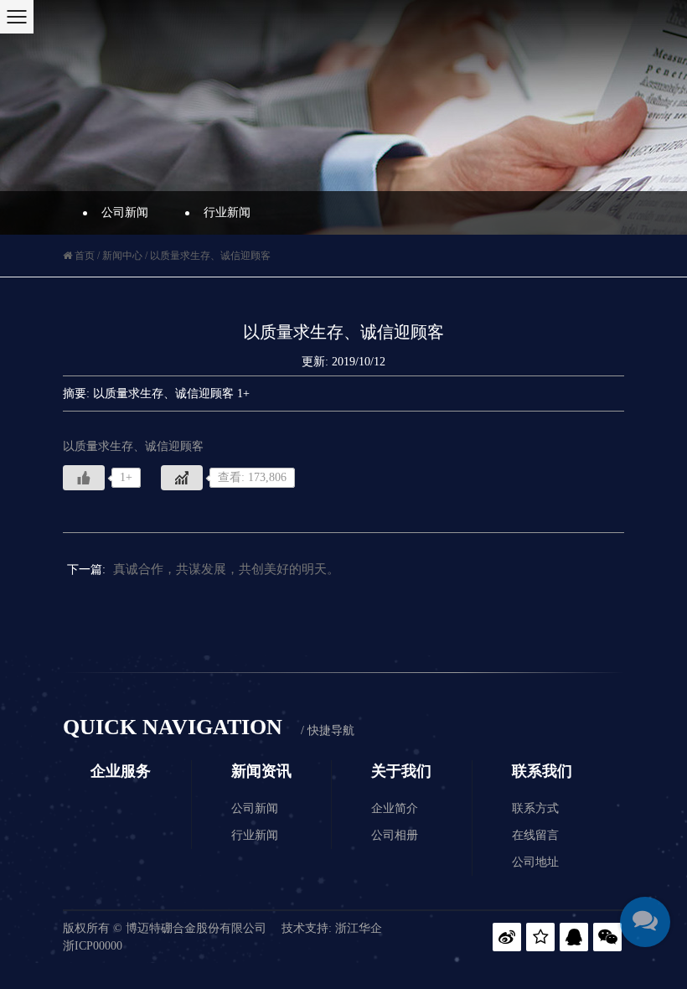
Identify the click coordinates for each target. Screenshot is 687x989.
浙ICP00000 (92, 946)
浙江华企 (358, 928)
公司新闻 (124, 212)
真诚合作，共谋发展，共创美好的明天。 (226, 569)
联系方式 (535, 808)
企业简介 (394, 808)
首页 (85, 255)
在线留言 (535, 835)
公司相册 (394, 835)
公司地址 (535, 862)
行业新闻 (227, 212)
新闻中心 (122, 255)
